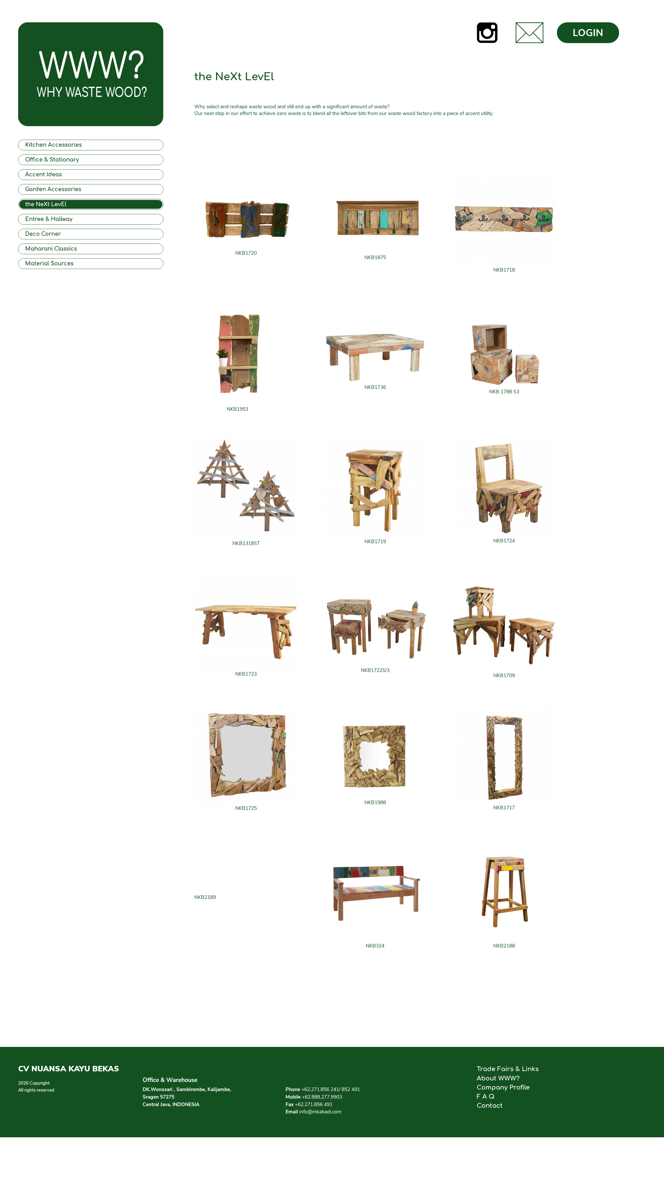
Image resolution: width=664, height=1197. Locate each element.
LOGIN (588, 33)
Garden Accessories (53, 189)
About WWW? (498, 1078)
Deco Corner (43, 234)
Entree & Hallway (48, 219)
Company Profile (503, 1087)
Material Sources (49, 264)
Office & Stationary (52, 160)
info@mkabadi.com (320, 1111)
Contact (490, 1105)
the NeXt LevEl (45, 204)
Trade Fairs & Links (508, 1069)
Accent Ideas (43, 175)
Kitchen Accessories (53, 145)
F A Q (485, 1096)
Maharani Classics (51, 249)
